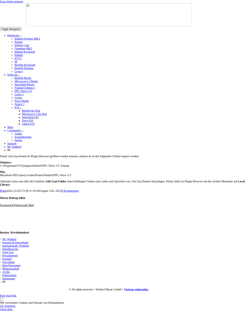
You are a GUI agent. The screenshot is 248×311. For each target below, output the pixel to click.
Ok (2, 306)
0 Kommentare (70, 190)
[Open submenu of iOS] (20, 108)
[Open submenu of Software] (19, 75)
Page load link (8, 295)
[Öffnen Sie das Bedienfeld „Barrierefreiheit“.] (1, 299)
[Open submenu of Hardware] (20, 36)
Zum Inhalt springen (11, 1)
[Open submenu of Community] (22, 131)
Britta (3, 190)
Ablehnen (9, 306)
